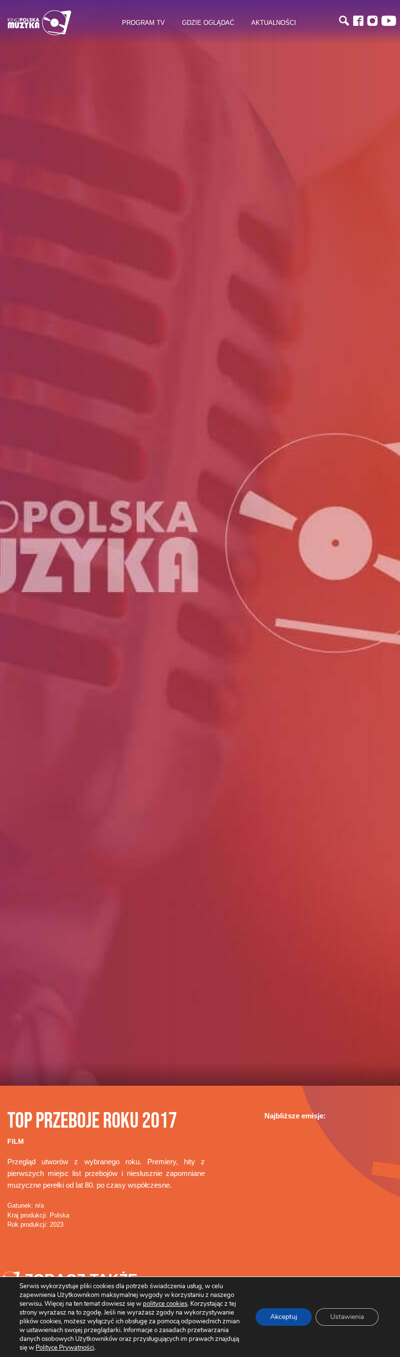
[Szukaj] (344, 21)
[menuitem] (143, 23)
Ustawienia (347, 1316)
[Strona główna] (39, 23)
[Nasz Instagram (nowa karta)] (372, 21)
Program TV (143, 22)
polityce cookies (165, 1303)
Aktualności (273, 22)
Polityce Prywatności (65, 1347)
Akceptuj (283, 1316)
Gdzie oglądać (208, 22)
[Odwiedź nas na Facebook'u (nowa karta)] (358, 21)
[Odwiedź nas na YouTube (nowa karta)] (388, 21)
